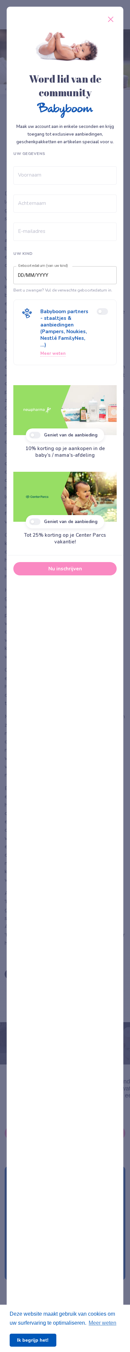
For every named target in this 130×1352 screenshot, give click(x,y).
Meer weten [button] (102, 1323)
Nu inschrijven (65, 568)
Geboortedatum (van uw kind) (43, 266)
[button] (65, 332)
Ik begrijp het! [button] (33, 1340)
